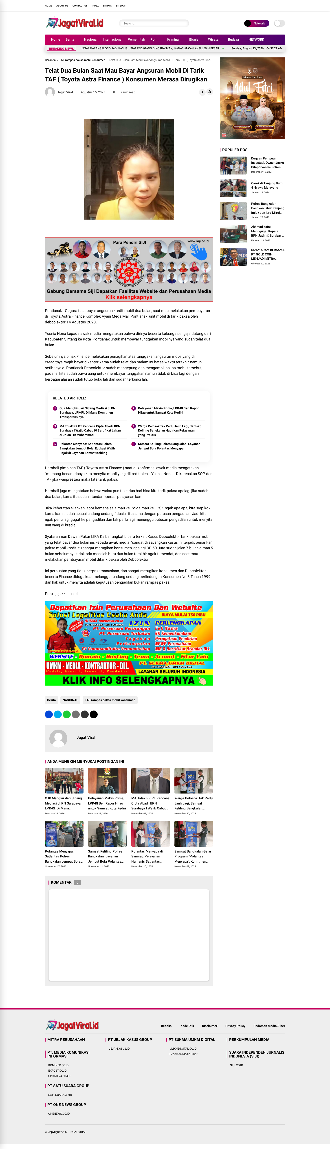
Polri (154, 39)
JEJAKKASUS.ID (119, 1048)
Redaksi (166, 1026)
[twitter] (263, 5)
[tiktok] (283, 5)
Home (48, 5)
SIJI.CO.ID (236, 1065)
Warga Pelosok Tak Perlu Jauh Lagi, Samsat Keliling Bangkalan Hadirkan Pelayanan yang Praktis (169, 430)
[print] (76, 714)
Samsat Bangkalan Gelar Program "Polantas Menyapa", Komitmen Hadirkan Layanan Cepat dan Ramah (192, 856)
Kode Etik (187, 1026)
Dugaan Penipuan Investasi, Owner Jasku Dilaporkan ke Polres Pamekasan (267, 163)
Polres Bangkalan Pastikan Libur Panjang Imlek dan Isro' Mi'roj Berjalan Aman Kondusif (267, 208)
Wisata (213, 39)
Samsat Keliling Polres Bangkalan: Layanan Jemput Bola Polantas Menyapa (169, 446)
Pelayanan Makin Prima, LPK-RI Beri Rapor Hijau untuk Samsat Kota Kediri (168, 410)
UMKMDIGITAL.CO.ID (183, 1048)
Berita (70, 39)
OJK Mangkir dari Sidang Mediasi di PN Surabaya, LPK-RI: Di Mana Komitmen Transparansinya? (87, 412)
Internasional (112, 39)
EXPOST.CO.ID (57, 1070)
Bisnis (193, 39)
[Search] (184, 23)
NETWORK (256, 39)
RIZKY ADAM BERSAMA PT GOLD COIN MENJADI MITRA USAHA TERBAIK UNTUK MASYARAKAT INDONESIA (267, 254)
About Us (62, 5)
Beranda (50, 60)
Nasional (90, 39)
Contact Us (80, 5)
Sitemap (121, 5)
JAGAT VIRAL (77, 1132)
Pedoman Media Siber (269, 1026)
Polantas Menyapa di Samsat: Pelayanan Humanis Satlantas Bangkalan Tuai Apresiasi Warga (150, 856)
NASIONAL (70, 700)
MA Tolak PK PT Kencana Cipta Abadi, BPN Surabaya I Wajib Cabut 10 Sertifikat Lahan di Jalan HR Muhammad (90, 430)
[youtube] (276, 5)
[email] (85, 714)
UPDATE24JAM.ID (59, 1076)
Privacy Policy (235, 1026)
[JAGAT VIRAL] (74, 28)
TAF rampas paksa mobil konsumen (82, 60)
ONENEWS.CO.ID (59, 1113)
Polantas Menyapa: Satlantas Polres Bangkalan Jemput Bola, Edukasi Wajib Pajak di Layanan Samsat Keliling (87, 448)
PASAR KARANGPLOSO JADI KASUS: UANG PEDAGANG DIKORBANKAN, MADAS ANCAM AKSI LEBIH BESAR (124, 48)
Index (95, 5)
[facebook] (256, 5)
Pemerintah (136, 39)
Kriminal (173, 39)
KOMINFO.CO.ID (58, 1065)
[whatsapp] (67, 714)
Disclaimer (209, 1026)
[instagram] (269, 5)
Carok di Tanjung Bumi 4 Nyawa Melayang (267, 185)
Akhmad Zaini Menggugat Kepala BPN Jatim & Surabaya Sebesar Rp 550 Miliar (267, 231)
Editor (107, 5)
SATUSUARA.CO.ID (60, 1095)
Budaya (233, 39)
